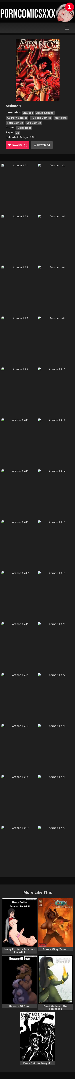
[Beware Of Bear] (19, 979)
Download (43, 145)
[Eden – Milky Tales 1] (55, 923)
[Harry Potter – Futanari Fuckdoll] (19, 923)
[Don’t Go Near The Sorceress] (55, 979)
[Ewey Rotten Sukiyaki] (37, 1036)
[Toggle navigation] (66, 28)
